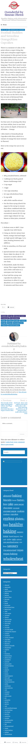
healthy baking (20, 316)
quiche (7, 702)
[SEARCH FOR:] (14, 452)
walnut (7, 732)
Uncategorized (9, 550)
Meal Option (8, 680)
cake (11, 316)
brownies (7, 605)
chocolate (7, 508)
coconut (16, 508)
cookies (20, 511)
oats (14, 539)
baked (10, 320)
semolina (5, 318)
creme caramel (9, 637)
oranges (7, 692)
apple (6, 589)
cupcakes (14, 514)
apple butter (8, 591)
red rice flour (9, 710)
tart (6, 724)
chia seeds (8, 621)
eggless (8, 518)
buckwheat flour (9, 607)
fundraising (8, 655)
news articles (9, 688)
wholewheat (15, 318)
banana (7, 595)
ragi (6, 706)
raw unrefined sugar (11, 542)
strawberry (8, 722)
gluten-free (8, 657)
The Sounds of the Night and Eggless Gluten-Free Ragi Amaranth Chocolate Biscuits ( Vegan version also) (7, 405)
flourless (7, 653)
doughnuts (8, 647)
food (10, 323)
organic (7, 694)
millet (9, 539)
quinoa (19, 539)
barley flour (8, 597)
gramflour (8, 659)
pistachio (7, 700)
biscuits (7, 500)
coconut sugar (9, 511)
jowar (5, 536)
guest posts (8, 663)
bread (14, 500)
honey (6, 667)
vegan (20, 550)
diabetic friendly (9, 645)
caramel (7, 615)
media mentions (9, 682)
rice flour (7, 712)
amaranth (7, 587)
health (5, 325)
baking (5, 316)
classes (7, 625)
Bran (6, 601)
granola (7, 661)
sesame (7, 718)
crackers (6, 514)
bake (4, 320)
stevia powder (9, 720)
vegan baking (10, 553)
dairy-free (8, 641)
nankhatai (8, 686)
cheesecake (8, 619)
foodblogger (19, 323)
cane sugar (19, 504)
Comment (22, 434)
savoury (12, 546)
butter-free (8, 609)
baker (17, 320)
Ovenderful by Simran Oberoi (14, 14)
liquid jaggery (14, 536)
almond (7, 495)
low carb (7, 678)
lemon (6, 674)
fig (5, 651)
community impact (10, 631)
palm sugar (8, 696)
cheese (7, 617)
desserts (7, 643)
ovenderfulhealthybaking (17, 29)
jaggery (20, 532)
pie (5, 698)
